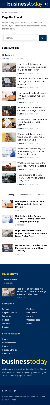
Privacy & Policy (9, 350)
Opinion (5, 327)
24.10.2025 (30, 102)
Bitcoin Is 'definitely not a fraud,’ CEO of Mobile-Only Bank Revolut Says (30, 137)
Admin (6, 59)
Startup (29, 316)
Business (6, 309)
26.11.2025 (15, 59)
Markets (6, 323)
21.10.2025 (30, 143)
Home (4, 12)
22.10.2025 (30, 128)
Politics (30, 309)
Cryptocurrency (9, 313)
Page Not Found (15, 12)
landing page (16, 375)
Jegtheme (14, 400)
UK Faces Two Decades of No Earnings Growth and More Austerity (32, 81)
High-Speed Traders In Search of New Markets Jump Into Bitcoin (32, 96)
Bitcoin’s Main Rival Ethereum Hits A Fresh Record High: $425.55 (32, 122)
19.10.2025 (30, 169)
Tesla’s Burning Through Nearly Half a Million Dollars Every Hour (31, 178)
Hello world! (8, 55)
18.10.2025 (30, 184)
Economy (6, 316)
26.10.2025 (30, 73)
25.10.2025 (30, 88)
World (29, 323)
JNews (10, 397)
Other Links (7, 353)
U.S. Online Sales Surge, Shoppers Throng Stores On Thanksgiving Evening (30, 219)
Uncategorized (33, 320)
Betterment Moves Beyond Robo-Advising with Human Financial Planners (31, 151)
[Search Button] (43, 38)
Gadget (5, 320)
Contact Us (7, 346)
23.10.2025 (30, 114)
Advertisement (9, 343)
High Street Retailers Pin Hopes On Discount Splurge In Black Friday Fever (31, 67)
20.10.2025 (30, 158)
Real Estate (31, 313)
